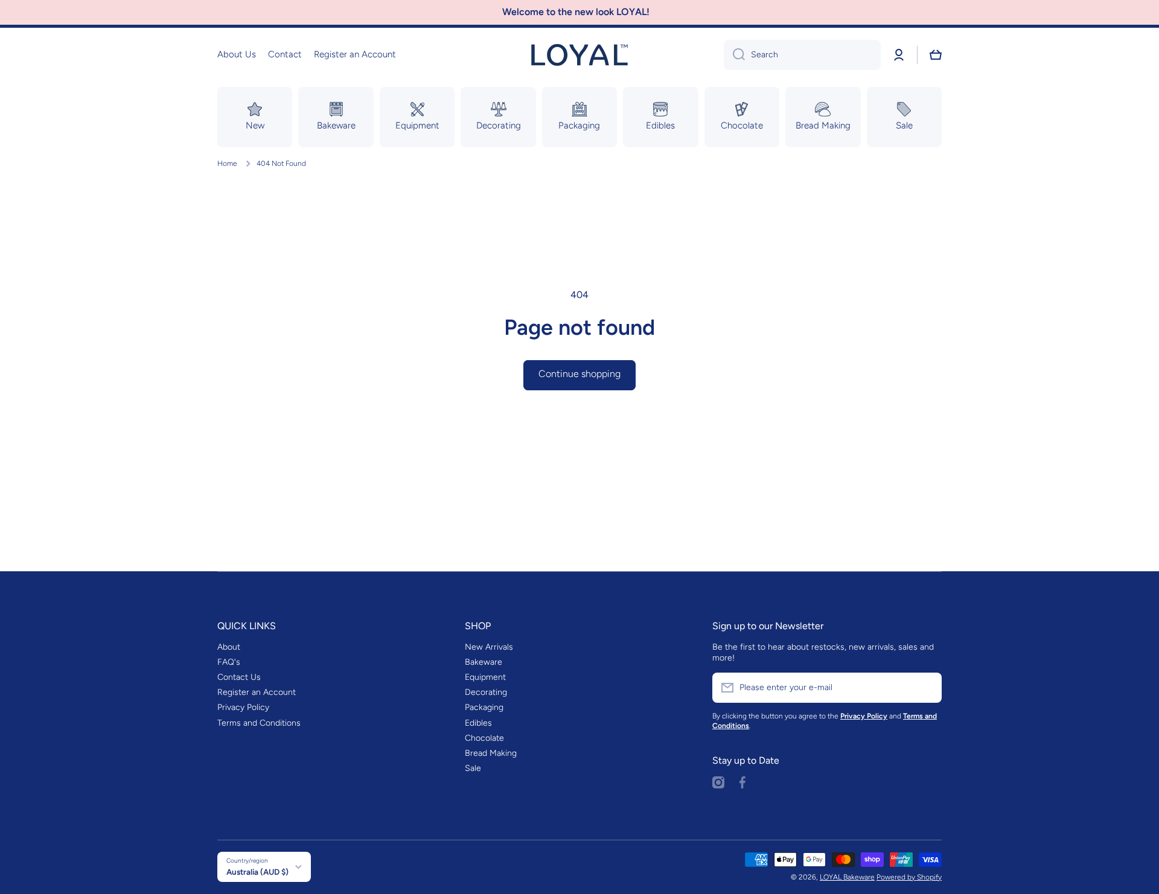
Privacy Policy (243, 707)
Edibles (478, 723)
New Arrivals (489, 647)
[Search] (734, 55)
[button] (936, 55)
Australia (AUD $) (257, 872)
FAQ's (228, 662)
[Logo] (579, 55)
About (228, 647)
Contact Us (239, 677)
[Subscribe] (927, 688)
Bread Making (491, 753)
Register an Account (256, 692)
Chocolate (484, 738)
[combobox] (802, 55)
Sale (473, 768)
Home (227, 163)
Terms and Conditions (259, 723)
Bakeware (483, 662)
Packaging (484, 707)
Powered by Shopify (909, 877)
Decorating (486, 692)
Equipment (485, 677)
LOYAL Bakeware (847, 877)
